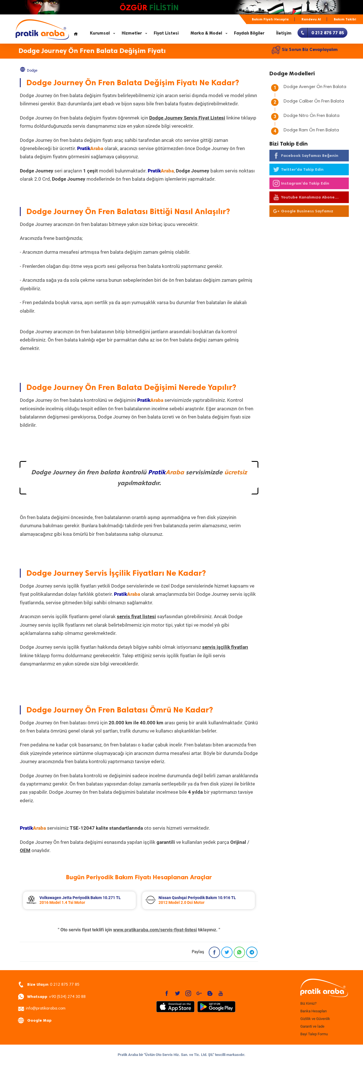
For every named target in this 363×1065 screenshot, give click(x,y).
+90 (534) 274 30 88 (56, 996)
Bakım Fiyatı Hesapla (270, 19)
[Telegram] (252, 952)
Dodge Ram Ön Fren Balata (311, 130)
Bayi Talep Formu (314, 1034)
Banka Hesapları (313, 1011)
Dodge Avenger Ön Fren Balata (315, 87)
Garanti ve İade (312, 1026)
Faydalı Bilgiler (249, 33)
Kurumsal (100, 33)
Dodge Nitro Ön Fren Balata (311, 116)
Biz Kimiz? (308, 1003)
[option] (79, 900)
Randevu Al (311, 19)
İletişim (284, 33)
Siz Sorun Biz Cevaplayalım (310, 49)
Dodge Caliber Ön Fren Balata (314, 101)
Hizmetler (132, 33)
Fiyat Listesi (166, 33)
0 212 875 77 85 (53, 984)
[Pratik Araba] (323, 988)
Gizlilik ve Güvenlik (315, 1019)
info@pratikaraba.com (46, 1009)
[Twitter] (227, 952)
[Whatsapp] (239, 952)
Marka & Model (206, 33)
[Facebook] (214, 952)
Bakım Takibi (345, 19)
